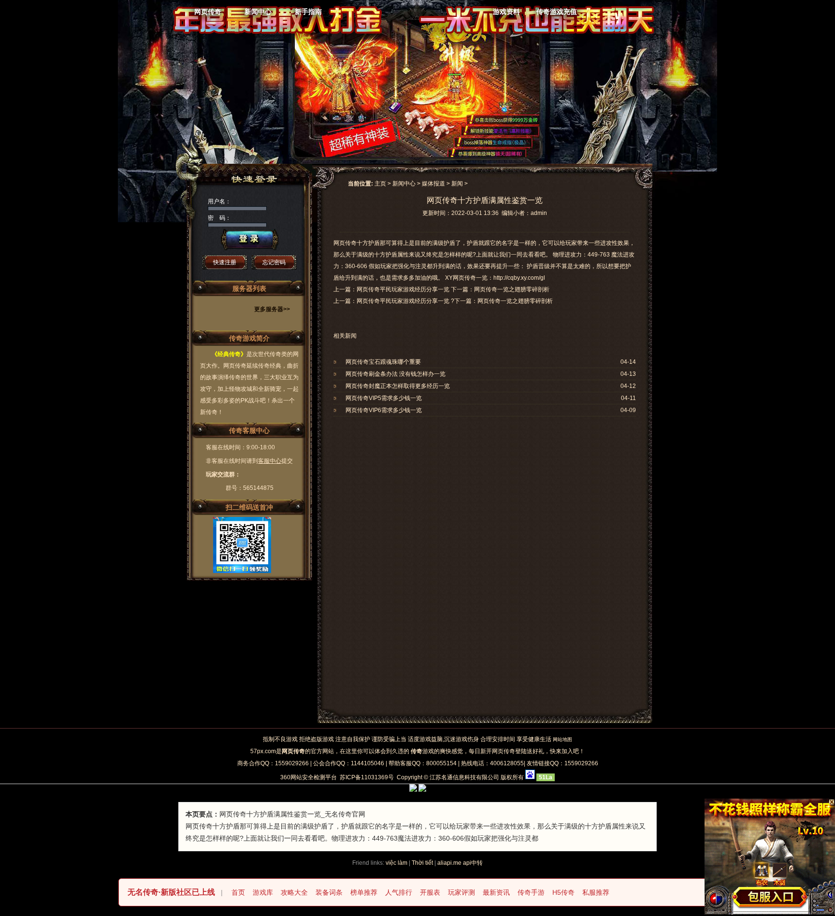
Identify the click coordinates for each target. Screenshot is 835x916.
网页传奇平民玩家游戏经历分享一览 (403, 301)
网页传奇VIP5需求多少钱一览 (384, 398)
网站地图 (562, 739)
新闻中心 (258, 11)
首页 (238, 892)
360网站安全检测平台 (308, 777)
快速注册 (224, 262)
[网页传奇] (407, 21)
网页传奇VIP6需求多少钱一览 (384, 410)
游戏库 (263, 892)
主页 (380, 183)
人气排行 (398, 892)
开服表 (430, 892)
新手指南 (308, 11)
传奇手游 (531, 892)
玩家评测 (461, 892)
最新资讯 (496, 892)
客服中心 (269, 461)
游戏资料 (506, 11)
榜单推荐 (363, 892)
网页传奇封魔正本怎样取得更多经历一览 (398, 386)
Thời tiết (422, 862)
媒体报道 (433, 183)
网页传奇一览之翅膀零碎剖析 (515, 301)
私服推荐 (595, 892)
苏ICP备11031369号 (367, 777)
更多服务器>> (272, 309)
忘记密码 (274, 262)
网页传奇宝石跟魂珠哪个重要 (383, 361)
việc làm (396, 862)
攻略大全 (294, 892)
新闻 (457, 183)
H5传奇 (563, 892)
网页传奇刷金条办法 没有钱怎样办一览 (396, 374)
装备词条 (329, 892)
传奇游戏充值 (556, 11)
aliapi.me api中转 (460, 862)
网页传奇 (207, 11)
